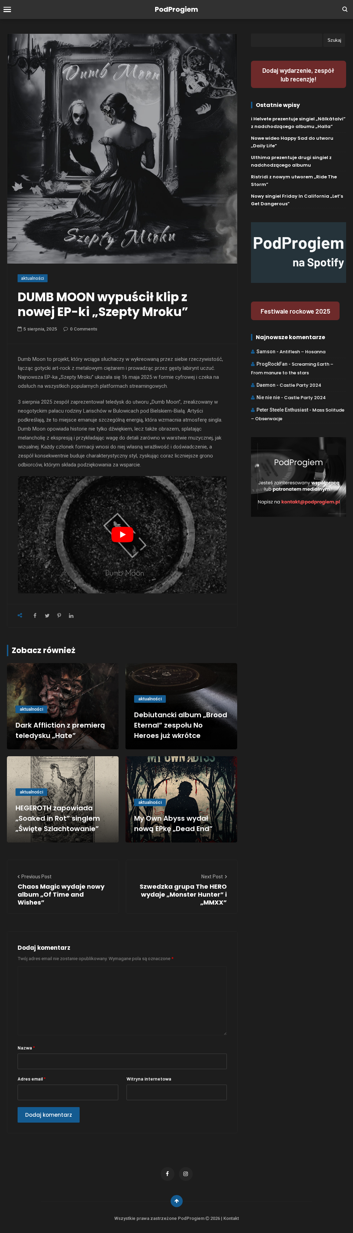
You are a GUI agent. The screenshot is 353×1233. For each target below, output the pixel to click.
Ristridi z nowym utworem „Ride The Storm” (294, 181)
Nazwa (26, 1047)
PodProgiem (176, 9)
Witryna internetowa (149, 1079)
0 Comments (83, 329)
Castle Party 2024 (300, 385)
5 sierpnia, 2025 (40, 329)
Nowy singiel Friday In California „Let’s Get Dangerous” (297, 200)
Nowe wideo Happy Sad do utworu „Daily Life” (292, 142)
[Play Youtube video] (122, 534)
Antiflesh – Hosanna (302, 351)
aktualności (32, 278)
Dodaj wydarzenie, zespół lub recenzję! (298, 74)
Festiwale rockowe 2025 (295, 311)
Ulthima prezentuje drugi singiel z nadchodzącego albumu (291, 161)
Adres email (32, 1079)
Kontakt (231, 1218)
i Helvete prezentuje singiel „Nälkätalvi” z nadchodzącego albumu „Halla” (298, 123)
